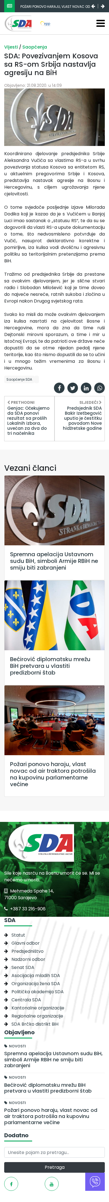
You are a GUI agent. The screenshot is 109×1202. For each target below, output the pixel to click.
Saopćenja (34, 47)
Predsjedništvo (27, 951)
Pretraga (55, 1167)
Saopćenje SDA (19, 379)
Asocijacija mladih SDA (35, 975)
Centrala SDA (26, 1000)
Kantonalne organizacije (37, 1008)
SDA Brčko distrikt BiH (34, 1024)
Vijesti (11, 47)
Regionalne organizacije (37, 1016)
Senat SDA (22, 967)
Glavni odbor (25, 943)
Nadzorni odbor (28, 959)
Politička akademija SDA (37, 992)
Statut (18, 935)
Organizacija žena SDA (35, 983)
